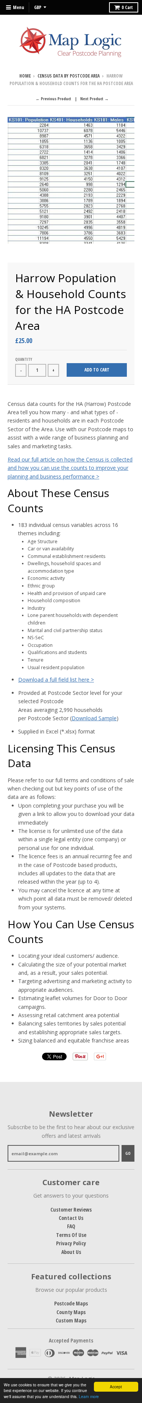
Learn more (89, 1396)
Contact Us (71, 1217)
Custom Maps (71, 1320)
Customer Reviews (71, 1209)
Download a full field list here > (56, 679)
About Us (71, 1251)
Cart (127, 7)
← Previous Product (53, 98)
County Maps (71, 1312)
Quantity (23, 359)
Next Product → (94, 98)
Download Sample (94, 718)
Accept (116, 1386)
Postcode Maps (71, 1303)
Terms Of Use (71, 1234)
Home (25, 76)
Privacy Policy (71, 1243)
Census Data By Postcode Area (68, 76)
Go (128, 1153)
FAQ (71, 1226)
